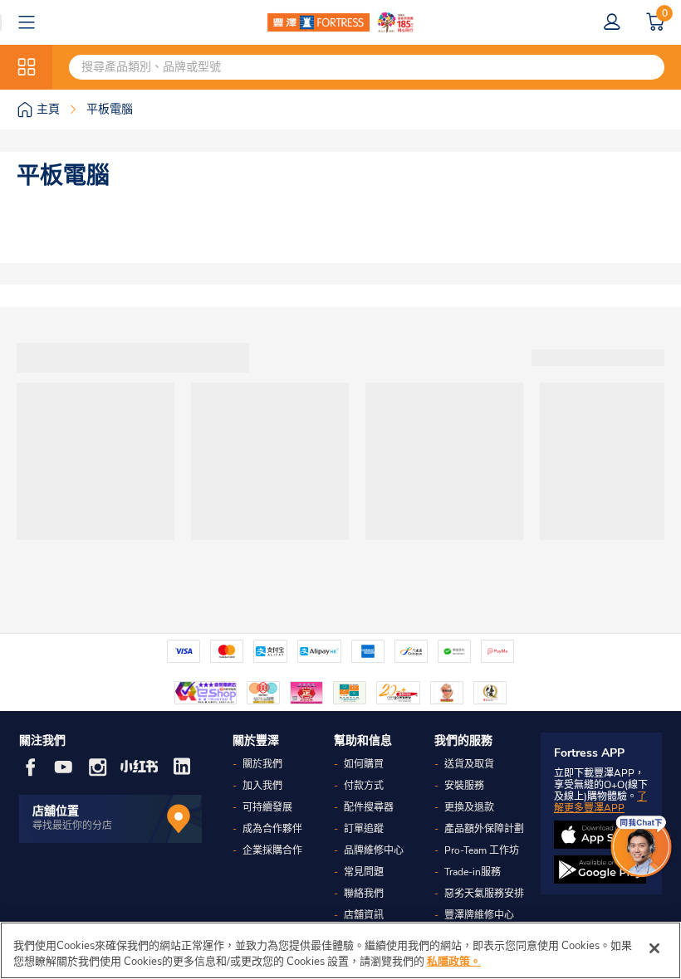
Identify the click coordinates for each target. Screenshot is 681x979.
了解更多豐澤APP (600, 802)
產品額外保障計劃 (484, 828)
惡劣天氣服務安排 (484, 893)
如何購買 (364, 764)
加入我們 (262, 785)
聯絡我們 (364, 893)
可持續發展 (267, 807)
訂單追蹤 (364, 828)
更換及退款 (469, 807)
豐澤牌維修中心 (479, 915)
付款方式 (364, 785)
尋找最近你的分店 (72, 825)
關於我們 (262, 764)
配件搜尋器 (369, 807)
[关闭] (654, 948)
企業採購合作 (272, 850)
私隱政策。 (454, 961)
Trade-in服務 (472, 872)
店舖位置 (55, 811)
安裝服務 (464, 785)
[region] (340, 950)
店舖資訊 (364, 915)
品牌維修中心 (374, 850)
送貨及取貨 (469, 764)
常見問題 (364, 872)
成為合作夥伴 (272, 828)
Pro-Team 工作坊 (481, 850)
